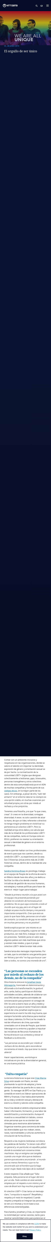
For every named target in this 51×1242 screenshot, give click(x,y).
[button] (38, 5)
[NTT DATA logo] (10, 5)
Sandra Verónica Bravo (14, 871)
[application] (25, 1230)
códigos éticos (10, 790)
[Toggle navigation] (48, 5)
